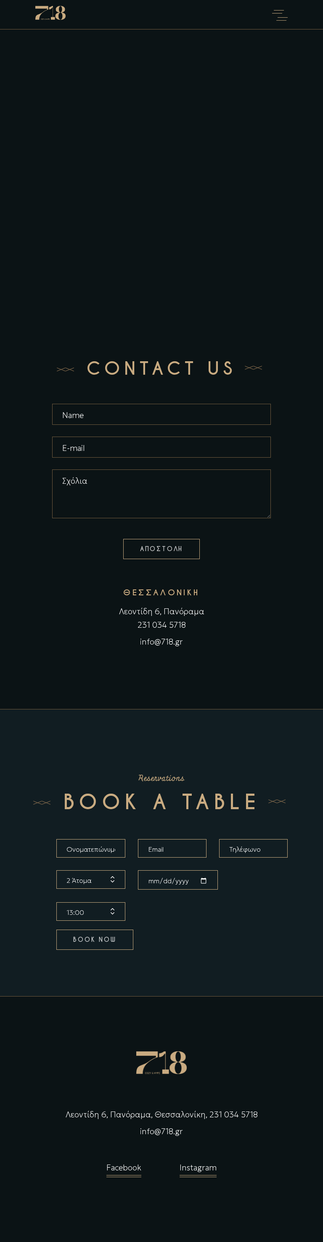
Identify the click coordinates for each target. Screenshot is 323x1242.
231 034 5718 (162, 625)
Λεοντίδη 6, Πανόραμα (161, 611)
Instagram (198, 1167)
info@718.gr (161, 642)
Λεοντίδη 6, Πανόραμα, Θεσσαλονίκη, (136, 1114)
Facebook (123, 1167)
